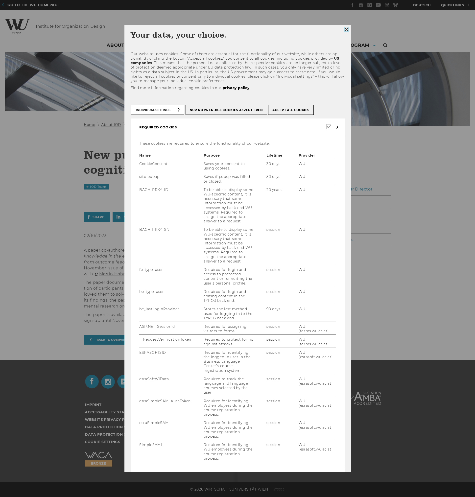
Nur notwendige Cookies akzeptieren (226, 110)
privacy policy (235, 88)
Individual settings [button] (153, 110)
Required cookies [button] (158, 127)
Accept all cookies (290, 110)
